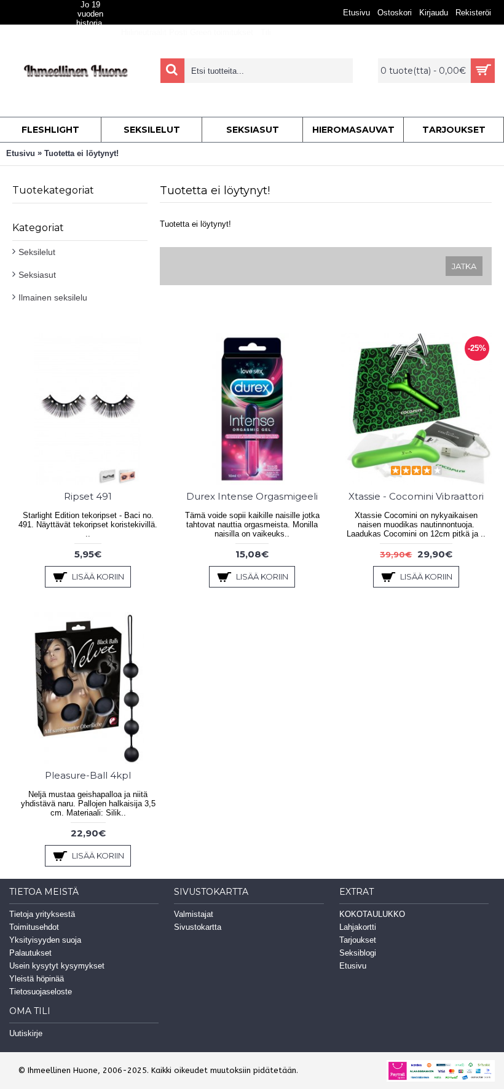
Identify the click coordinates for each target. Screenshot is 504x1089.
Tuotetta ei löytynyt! (81, 153)
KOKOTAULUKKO (372, 914)
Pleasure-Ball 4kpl (88, 775)
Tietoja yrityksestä (42, 914)
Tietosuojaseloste (40, 991)
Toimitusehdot (34, 927)
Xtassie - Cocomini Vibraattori (416, 496)
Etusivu (20, 153)
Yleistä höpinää (36, 978)
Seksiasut (37, 275)
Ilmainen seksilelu (52, 297)
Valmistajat (193, 914)
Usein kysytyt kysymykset (56, 965)
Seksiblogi (357, 952)
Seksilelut (36, 252)
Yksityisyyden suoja (45, 940)
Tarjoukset (357, 940)
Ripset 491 (88, 496)
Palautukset (30, 952)
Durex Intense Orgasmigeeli (252, 496)
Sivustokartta (197, 927)
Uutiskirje (25, 1033)
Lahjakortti (357, 927)
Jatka (464, 266)
